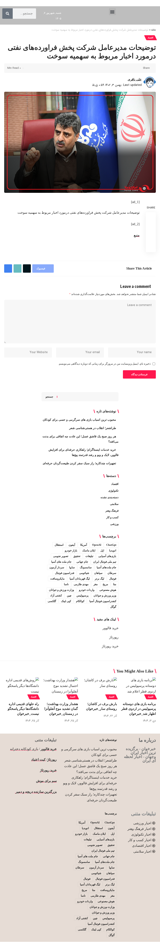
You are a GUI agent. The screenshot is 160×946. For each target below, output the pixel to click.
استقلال (59, 544)
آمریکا (83, 544)
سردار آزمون (56, 567)
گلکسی (52, 601)
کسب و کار (112, 517)
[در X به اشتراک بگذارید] (132, 68)
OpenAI (96, 544)
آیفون (72, 544)
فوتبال (112, 578)
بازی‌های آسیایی (107, 556)
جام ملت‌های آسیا (106, 567)
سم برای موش (46, 781)
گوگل (113, 606)
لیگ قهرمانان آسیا (80, 578)
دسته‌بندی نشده (110, 497)
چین (69, 595)
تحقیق (76, 556)
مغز (96, 584)
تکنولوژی (113, 490)
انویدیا (112, 550)
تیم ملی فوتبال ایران (104, 561)
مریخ (105, 584)
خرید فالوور (110, 628)
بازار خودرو (71, 550)
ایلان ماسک (88, 550)
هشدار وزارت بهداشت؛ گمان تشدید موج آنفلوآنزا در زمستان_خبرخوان (61, 708)
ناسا (66, 584)
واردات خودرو (86, 589)
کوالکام (80, 601)
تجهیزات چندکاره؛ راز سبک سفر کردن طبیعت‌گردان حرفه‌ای (79, 463)
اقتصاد (150, 37)
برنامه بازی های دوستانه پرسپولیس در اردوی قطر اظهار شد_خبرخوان (138, 708)
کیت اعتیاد (38, 759)
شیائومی (84, 573)
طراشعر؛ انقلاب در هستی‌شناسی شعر (92, 428)
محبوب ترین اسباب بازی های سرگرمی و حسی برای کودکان (79, 419)
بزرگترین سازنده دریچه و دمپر (36, 791)
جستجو (49, 396)
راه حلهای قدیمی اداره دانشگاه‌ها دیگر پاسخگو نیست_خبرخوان (23, 708)
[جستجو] (7, 13)
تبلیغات (89, 556)
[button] (112, 11)
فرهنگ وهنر (112, 510)
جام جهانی (82, 561)
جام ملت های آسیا (61, 561)
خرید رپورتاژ (110, 646)
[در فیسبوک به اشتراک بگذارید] (138, 68)
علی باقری (135, 79)
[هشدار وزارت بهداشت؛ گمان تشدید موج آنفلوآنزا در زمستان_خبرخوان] (60, 687)
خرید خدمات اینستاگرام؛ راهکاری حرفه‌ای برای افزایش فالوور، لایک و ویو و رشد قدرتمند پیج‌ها (90, 783)
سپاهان (98, 573)
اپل (102, 550)
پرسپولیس (82, 595)
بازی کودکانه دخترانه (24, 749)
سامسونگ (86, 567)
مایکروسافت (57, 578)
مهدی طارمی (81, 584)
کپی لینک (66, 601)
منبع (137, 235)
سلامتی (114, 504)
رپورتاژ (114, 637)
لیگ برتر (99, 578)
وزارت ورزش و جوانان (61, 589)
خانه (153, 30)
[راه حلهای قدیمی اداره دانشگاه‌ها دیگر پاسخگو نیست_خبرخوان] (21, 687)
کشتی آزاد (56, 595)
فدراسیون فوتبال (64, 573)
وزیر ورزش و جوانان (105, 595)
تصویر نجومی (60, 556)
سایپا (72, 567)
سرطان (112, 573)
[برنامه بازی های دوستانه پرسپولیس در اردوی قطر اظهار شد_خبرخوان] (138, 687)
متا (114, 584)
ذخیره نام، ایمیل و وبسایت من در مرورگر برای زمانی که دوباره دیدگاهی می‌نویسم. (104, 363)
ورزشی (114, 524)
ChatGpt (111, 544)
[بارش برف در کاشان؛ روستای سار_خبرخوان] (99, 687)
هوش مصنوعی (107, 589)
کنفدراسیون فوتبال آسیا (102, 601)
